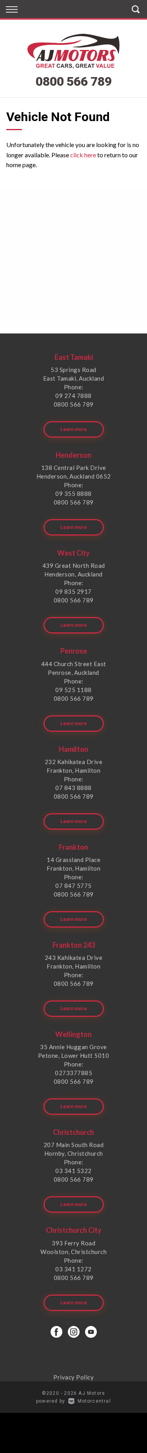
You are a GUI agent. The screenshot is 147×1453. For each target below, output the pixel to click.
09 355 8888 (73, 493)
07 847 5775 (73, 885)
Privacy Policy (73, 1377)
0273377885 (73, 1072)
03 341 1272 (73, 1269)
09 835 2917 (73, 591)
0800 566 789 (74, 81)
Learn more (73, 429)
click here (83, 154)
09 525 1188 (73, 689)
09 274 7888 (73, 395)
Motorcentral (94, 1401)
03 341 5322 (73, 1170)
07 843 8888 (73, 787)
